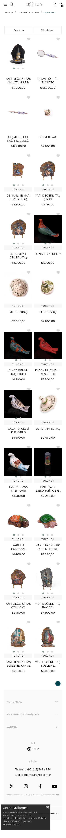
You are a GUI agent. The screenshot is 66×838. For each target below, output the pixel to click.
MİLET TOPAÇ (18, 312)
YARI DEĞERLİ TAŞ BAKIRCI (47, 605)
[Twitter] (12, 786)
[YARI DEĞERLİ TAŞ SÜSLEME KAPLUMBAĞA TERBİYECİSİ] (48, 637)
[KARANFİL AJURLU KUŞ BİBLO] (48, 345)
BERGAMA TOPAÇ (48, 428)
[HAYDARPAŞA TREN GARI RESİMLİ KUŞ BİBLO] (18, 462)
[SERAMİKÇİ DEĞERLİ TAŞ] (18, 229)
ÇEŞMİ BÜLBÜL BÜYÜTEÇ (47, 80)
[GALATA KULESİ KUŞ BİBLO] (18, 404)
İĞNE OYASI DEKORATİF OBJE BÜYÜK (48, 488)
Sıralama (19, 30)
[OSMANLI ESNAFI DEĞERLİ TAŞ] (18, 170)
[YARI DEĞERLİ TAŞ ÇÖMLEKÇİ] (18, 578)
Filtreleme (47, 30)
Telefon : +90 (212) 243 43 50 (33, 769)
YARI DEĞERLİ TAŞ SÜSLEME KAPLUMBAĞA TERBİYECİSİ (47, 664)
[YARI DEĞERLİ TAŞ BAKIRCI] (48, 578)
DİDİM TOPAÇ (47, 137)
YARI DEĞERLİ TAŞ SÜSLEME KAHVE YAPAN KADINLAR (18, 664)
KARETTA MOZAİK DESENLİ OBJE (48, 547)
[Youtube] (54, 786)
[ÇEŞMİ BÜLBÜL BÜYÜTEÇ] (48, 54)
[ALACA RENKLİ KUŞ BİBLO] (18, 345)
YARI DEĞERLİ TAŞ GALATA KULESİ (18, 80)
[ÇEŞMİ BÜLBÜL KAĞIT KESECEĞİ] (18, 112)
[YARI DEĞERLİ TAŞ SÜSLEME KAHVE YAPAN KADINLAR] (18, 637)
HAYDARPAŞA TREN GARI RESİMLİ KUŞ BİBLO (18, 488)
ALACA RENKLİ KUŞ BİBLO (18, 372)
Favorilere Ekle (58, 39)
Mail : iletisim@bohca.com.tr (33, 774)
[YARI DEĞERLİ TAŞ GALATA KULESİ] (18, 54)
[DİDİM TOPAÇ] (48, 112)
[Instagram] (26, 786)
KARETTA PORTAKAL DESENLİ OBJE (18, 547)
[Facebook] (40, 786)
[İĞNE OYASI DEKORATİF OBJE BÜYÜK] (48, 462)
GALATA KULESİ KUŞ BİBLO (18, 430)
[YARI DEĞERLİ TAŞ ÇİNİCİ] (48, 170)
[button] (14, 68)
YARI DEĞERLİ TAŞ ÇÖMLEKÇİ (18, 605)
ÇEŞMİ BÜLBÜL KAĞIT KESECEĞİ (18, 139)
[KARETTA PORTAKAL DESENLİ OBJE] (18, 520)
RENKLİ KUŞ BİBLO (48, 254)
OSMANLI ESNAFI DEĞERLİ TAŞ (18, 197)
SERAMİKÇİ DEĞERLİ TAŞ (18, 255)
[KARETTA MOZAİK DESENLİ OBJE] (48, 520)
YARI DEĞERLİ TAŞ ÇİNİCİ (47, 197)
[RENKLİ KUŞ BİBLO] (48, 229)
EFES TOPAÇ (47, 312)
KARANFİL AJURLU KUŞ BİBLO (47, 372)
